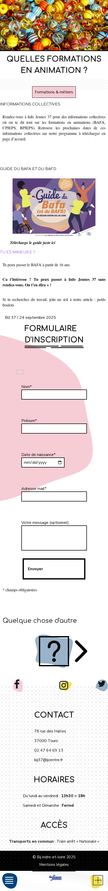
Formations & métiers (54, 92)
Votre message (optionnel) (45, 522)
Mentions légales (54, 864)
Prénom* (29, 420)
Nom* (26, 387)
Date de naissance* (38, 454)
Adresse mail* (33, 488)
